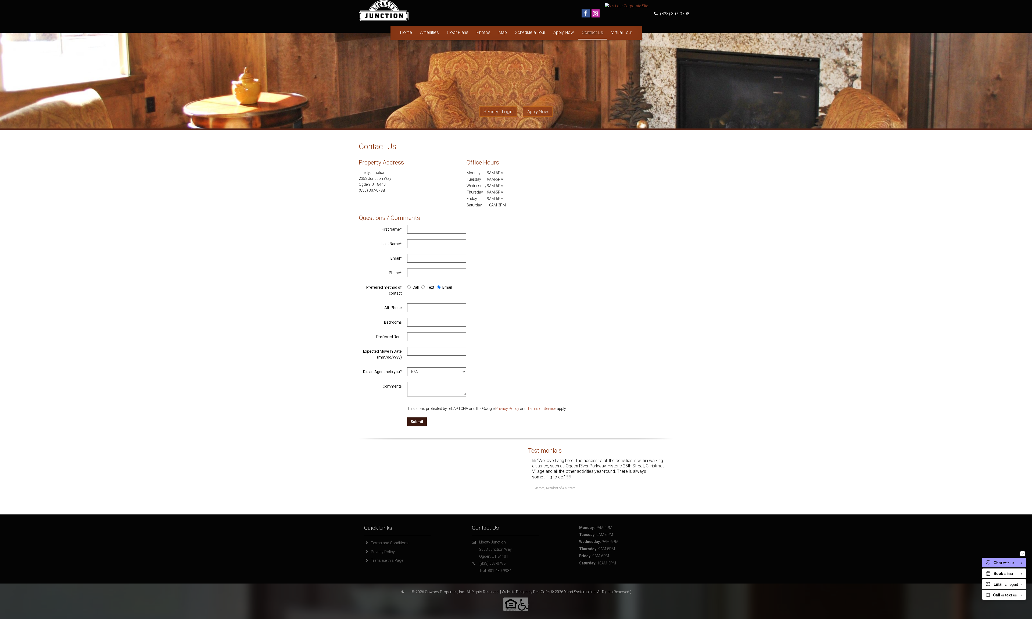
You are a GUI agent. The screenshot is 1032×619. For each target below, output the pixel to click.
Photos (483, 32)
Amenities (429, 32)
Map (503, 32)
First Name (392, 229)
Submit (417, 422)
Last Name (392, 244)
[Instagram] (596, 13)
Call (416, 287)
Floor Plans (457, 32)
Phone (395, 273)
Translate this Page (387, 560)
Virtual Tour (621, 32)
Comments (392, 386)
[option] (596, 466)
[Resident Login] (498, 112)
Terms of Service (541, 408)
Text (430, 287)
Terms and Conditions (389, 543)
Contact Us (592, 32)
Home (406, 32)
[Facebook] (586, 13)
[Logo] (383, 10)
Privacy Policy (507, 408)
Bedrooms (393, 322)
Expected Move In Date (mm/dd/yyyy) (382, 354)
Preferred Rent (389, 337)
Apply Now (563, 32)
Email (396, 258)
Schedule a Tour (530, 32)
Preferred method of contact (384, 290)
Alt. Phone (393, 308)
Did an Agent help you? (382, 372)
